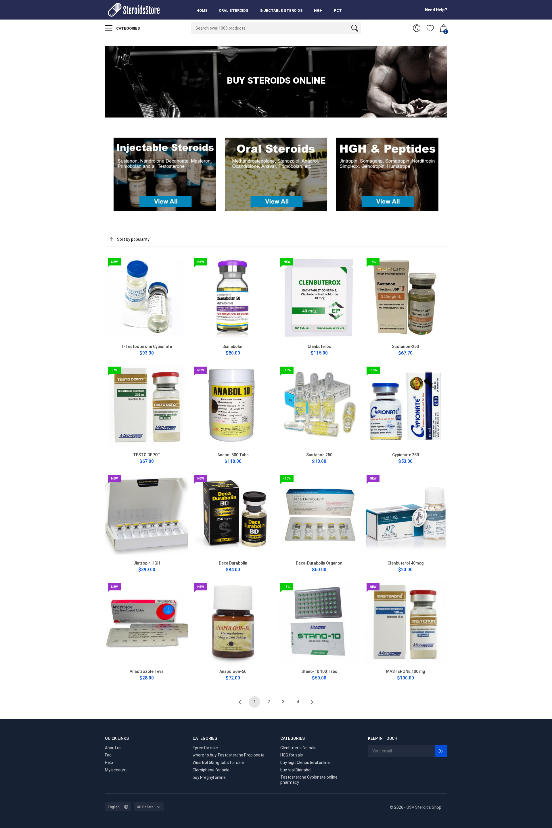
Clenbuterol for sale (298, 748)
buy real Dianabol (295, 770)
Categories (127, 28)
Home (202, 10)
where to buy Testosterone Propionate (228, 755)
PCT (338, 10)
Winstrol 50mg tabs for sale (218, 762)
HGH (318, 10)
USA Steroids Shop (424, 807)
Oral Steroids (233, 10)
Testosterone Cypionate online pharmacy (309, 780)
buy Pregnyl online (209, 777)
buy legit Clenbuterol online (305, 762)
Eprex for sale (205, 748)
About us (113, 748)
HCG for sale (291, 755)
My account (116, 770)
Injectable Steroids (281, 10)
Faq (108, 755)
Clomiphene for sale (211, 770)
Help (109, 762)
